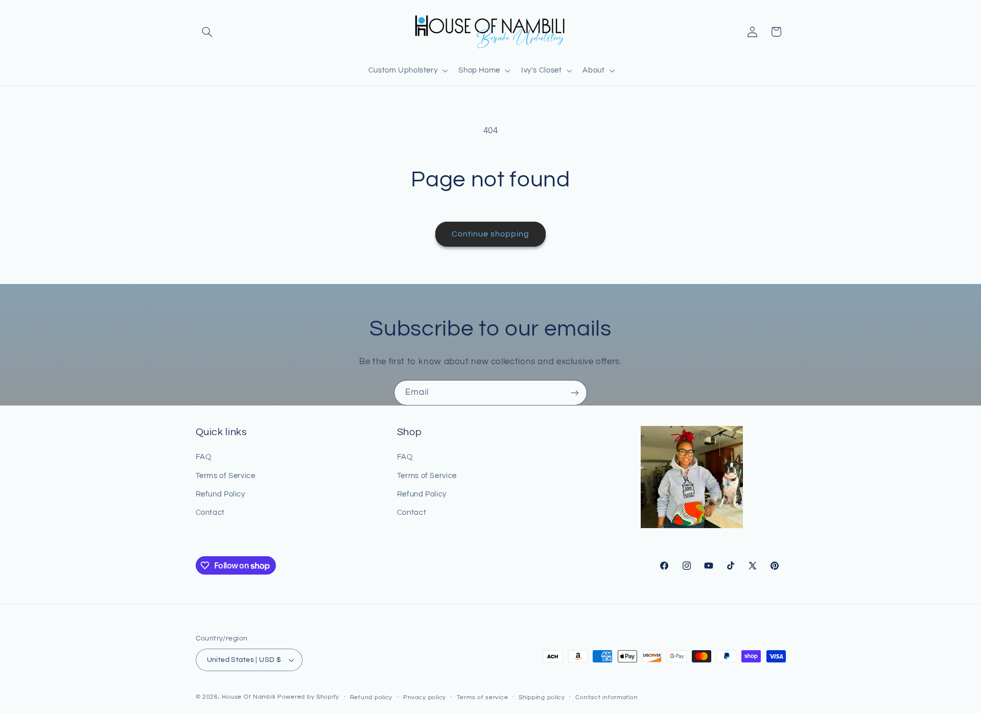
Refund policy (371, 697)
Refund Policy (220, 494)
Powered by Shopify (308, 697)
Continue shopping (491, 234)
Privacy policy (424, 697)
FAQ (204, 457)
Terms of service (482, 697)
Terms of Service (225, 476)
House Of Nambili (248, 697)
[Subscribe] (575, 392)
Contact (210, 512)
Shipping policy (542, 697)
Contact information (606, 697)
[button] (207, 31)
